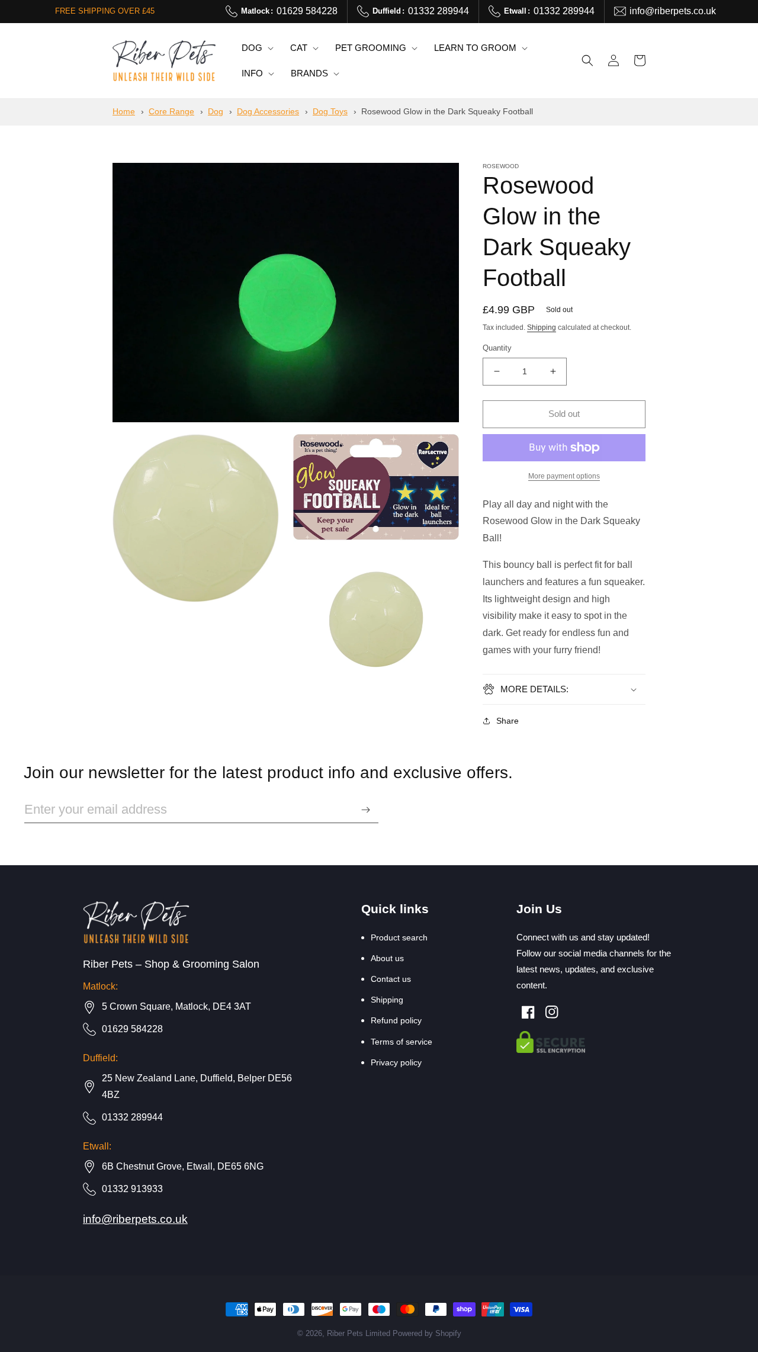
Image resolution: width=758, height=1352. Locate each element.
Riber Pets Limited (358, 1333)
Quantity (497, 347)
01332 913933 (132, 1189)
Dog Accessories (268, 111)
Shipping (541, 327)
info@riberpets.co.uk (672, 11)
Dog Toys (330, 111)
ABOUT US (387, 958)
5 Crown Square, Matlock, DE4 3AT (176, 1006)
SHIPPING (387, 999)
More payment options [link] (564, 476)
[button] (256, 48)
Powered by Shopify (427, 1333)
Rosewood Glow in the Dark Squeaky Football (447, 111)
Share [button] (507, 720)
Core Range (171, 111)
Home (124, 111)
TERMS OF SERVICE (401, 1041)
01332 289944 (420, 11)
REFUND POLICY (396, 1020)
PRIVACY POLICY (396, 1062)
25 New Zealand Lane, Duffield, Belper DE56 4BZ (197, 1086)
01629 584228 (289, 11)
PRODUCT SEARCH (399, 937)
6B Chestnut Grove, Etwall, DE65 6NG (183, 1166)
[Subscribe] (365, 810)
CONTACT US (391, 979)
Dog (215, 111)
